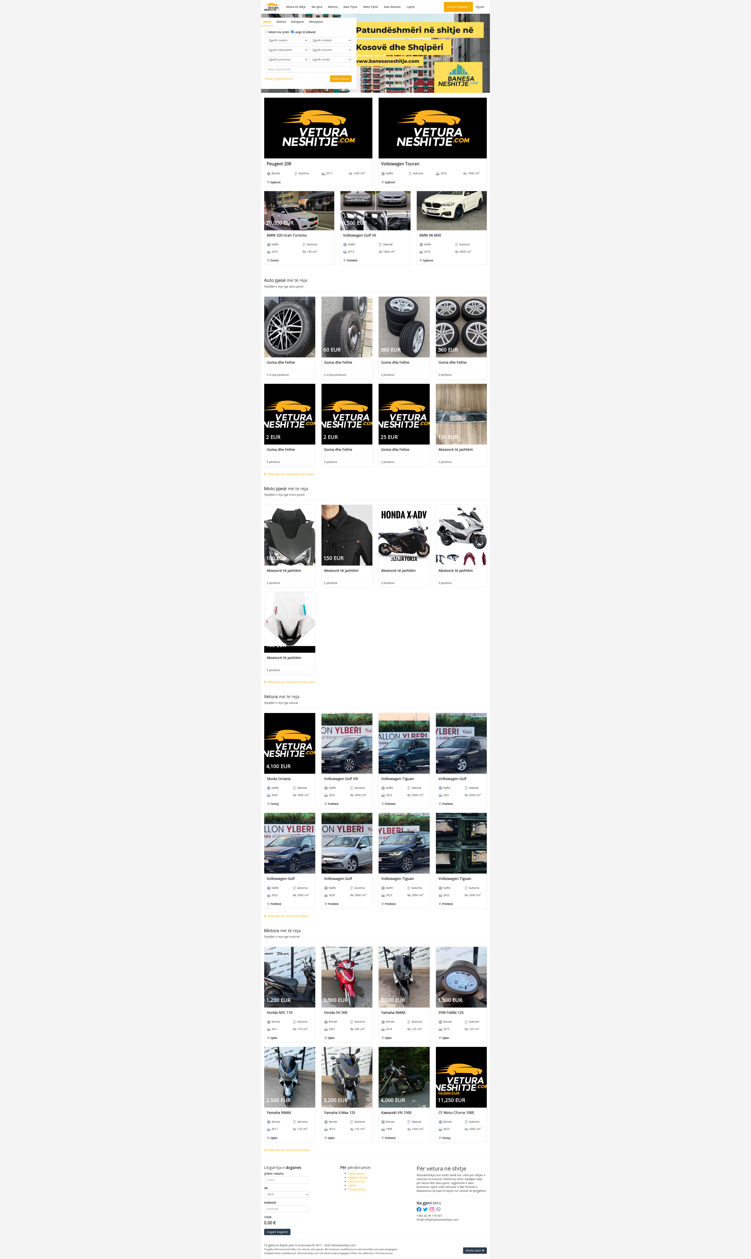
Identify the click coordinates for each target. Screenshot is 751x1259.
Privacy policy (356, 1189)
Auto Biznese (392, 7)
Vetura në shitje (296, 7)
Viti (266, 1188)
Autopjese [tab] (297, 21)
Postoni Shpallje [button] (457, 7)
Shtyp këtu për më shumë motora (288, 1150)
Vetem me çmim (278, 32)
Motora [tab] (281, 21)
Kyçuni (480, 7)
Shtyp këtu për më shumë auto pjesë (290, 474)
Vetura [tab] (267, 21)
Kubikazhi (270, 1202)
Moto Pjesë (370, 7)
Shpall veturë (356, 1173)
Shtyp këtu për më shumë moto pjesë (290, 682)
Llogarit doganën (277, 1232)
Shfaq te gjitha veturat (279, 78)
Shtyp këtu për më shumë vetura (287, 916)
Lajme (411, 7)
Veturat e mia (356, 1181)
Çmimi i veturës (274, 1173)
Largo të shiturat (304, 32)
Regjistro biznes (358, 1177)
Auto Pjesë (350, 7)
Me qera (317, 7)
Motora (333, 7)
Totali (267, 1217)
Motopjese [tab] (316, 21)
